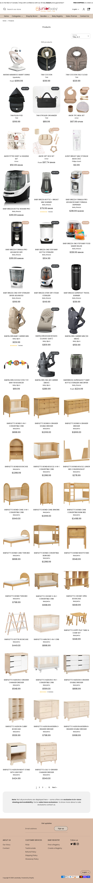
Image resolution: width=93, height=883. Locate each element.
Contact (6, 848)
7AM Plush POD (16, 115)
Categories (16, 16)
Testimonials (30, 848)
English (74, 9)
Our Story (6, 845)
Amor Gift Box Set (46, 156)
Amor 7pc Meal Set (77, 115)
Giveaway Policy (32, 859)
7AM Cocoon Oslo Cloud (76, 75)
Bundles (44, 16)
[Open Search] (4, 9)
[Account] (84, 9)
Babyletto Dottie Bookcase (16, 639)
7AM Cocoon (46, 75)
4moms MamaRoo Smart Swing (16, 75)
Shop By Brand (31, 16)
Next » (54, 787)
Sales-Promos (71, 16)
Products (11, 21)
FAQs (27, 845)
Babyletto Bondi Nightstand (76, 553)
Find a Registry (54, 845)
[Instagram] (78, 844)
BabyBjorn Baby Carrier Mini (16, 336)
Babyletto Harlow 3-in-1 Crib (46, 639)
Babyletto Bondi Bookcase (16, 466)
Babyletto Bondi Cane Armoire (46, 510)
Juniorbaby (17, 878)
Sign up (61, 828)
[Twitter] (71, 844)
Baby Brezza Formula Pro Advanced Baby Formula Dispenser (76, 202)
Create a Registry (55, 848)
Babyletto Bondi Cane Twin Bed (16, 553)
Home (6, 16)
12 (49, 787)
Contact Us (84, 16)
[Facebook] (75, 844)
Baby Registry (57, 16)
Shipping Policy (31, 855)
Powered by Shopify (28, 878)
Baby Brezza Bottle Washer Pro (16, 209)
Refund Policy (30, 852)
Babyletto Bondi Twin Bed (16, 596)
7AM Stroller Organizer (46, 115)
